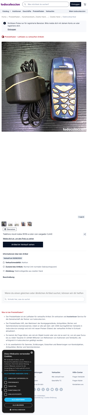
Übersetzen (11, 229)
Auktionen (16, 11)
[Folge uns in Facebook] (38, 389)
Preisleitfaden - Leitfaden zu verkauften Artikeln (24, 37)
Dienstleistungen (35, 372)
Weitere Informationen (24, 370)
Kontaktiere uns (78, 384)
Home (4, 17)
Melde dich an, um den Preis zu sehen (18, 239)
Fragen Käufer (78, 380)
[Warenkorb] (85, 4)
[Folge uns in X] (43, 389)
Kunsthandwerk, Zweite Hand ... (35, 17)
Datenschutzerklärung (35, 397)
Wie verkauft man (58, 377)
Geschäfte (27, 11)
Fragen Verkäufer (79, 377)
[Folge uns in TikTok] (56, 389)
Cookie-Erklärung (50, 397)
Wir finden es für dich (35, 384)
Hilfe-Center (78, 372)
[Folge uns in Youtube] (52, 389)
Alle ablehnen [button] (18, 405)
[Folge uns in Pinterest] (47, 389)
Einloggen (12, 29)
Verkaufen (50, 11)
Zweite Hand (55, 17)
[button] (18, 373)
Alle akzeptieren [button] (18, 400)
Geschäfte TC (56, 380)
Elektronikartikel (69, 17)
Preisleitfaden (38, 11)
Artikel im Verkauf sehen (22, 244)
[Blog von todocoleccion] (61, 389)
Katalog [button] (6, 11)
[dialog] (18, 381)
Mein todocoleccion (77, 11)
